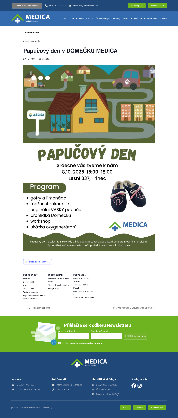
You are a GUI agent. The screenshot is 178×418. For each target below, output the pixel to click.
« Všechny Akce (31, 32)
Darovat (125, 18)
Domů (64, 18)
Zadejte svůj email (99, 331)
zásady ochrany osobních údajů (86, 343)
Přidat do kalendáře (38, 261)
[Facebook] (133, 385)
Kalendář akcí (150, 18)
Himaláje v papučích (40, 307)
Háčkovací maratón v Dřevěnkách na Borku (132, 307)
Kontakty (163, 18)
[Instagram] (139, 385)
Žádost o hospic (103, 18)
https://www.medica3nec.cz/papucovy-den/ (34, 296)
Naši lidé (138, 18)
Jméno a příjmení (66, 331)
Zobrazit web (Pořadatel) (83, 297)
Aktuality (116, 18)
